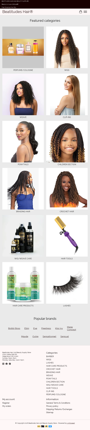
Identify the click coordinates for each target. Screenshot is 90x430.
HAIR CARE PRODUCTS (23, 306)
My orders (6, 406)
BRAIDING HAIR (23, 211)
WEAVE (23, 117)
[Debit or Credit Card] (42, 426)
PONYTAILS (23, 164)
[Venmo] (50, 426)
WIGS (66, 70)
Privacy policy (52, 406)
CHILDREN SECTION (67, 164)
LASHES (67, 306)
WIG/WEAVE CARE (23, 259)
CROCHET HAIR (67, 211)
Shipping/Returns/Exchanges (59, 409)
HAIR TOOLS (67, 259)
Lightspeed (71, 423)
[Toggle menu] (85, 11)
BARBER (50, 356)
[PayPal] (38, 426)
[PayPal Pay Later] (46, 426)
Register (5, 403)
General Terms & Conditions (58, 403)
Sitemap (49, 412)
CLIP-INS (67, 117)
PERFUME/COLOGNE (23, 70)
